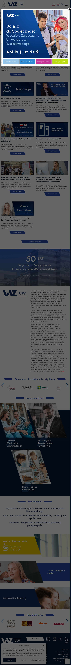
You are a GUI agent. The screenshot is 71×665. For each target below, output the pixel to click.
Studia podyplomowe (44, 62)
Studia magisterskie (27, 62)
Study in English (60, 62)
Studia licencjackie (11, 62)
